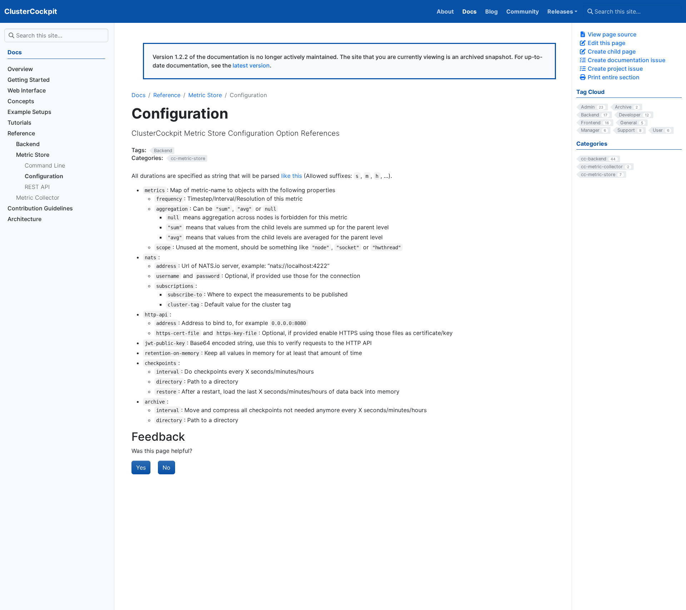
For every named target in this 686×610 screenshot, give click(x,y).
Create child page (611, 51)
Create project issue (614, 68)
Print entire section (613, 77)
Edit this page (605, 42)
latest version (251, 65)
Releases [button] (560, 11)
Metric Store (205, 95)
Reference (166, 95)
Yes (141, 467)
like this (291, 175)
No (166, 467)
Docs (138, 95)
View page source (611, 34)
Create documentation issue (625, 60)
